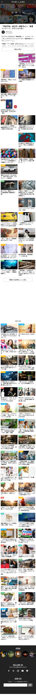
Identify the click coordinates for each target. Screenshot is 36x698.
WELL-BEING (3, 324)
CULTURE (20, 54)
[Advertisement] (18, 302)
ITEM (20, 372)
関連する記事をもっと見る (18, 280)
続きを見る (18, 49)
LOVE (2, 340)
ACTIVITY (3, 70)
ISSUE (2, 181)
